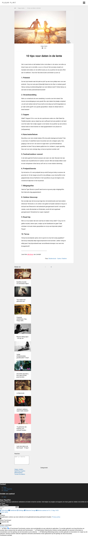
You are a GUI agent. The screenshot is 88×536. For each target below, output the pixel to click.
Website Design (31, 510)
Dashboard (13, 510)
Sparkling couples (19, 471)
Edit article (4, 510)
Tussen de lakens (19, 474)
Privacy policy (56, 517)
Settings (21, 510)
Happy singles (18, 469)
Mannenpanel (18, 472)
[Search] (17, 507)
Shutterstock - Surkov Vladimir (57, 258)
